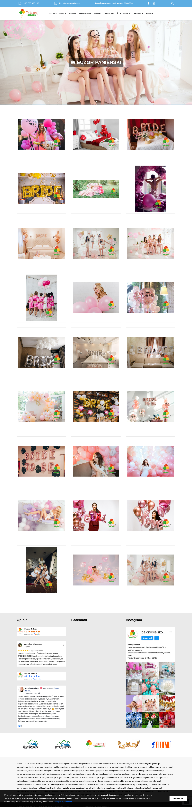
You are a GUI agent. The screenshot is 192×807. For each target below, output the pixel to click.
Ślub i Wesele (123, 14)
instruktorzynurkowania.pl (135, 777)
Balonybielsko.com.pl (77, 784)
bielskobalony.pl (130, 784)
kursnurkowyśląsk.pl (75, 770)
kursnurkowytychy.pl (93, 770)
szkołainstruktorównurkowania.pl (70, 781)
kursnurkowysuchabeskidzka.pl (52, 770)
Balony (72, 14)
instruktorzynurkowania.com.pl (98, 781)
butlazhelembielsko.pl (134, 788)
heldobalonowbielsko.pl (48, 788)
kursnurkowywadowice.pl (114, 770)
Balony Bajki (85, 14)
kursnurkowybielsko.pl (26, 767)
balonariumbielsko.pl (160, 784)
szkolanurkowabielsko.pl (120, 774)
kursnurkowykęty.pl (120, 767)
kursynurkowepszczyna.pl (53, 777)
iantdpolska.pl (23, 781)
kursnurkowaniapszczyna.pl (29, 777)
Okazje (62, 14)
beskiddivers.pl (36, 763)
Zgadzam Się (178, 798)
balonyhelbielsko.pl (114, 784)
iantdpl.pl (151, 777)
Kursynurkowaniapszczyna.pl (95, 777)
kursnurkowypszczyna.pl (162, 767)
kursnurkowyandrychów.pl (148, 763)
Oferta (97, 14)
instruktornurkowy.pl (152, 781)
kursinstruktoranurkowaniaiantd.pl (128, 781)
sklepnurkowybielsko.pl (163, 774)
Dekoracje (138, 14)
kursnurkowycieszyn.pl (47, 767)
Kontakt (150, 14)
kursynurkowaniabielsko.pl (74, 774)
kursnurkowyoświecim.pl (140, 767)
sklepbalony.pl (144, 784)
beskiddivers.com (116, 777)
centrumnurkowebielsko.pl (55, 763)
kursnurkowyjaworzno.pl (100, 767)
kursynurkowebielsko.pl (142, 774)
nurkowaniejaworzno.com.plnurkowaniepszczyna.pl (39, 774)
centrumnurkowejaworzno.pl (79, 763)
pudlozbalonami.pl (67, 788)
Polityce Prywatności (63, 801)
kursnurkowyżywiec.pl (135, 770)
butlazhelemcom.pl (153, 788)
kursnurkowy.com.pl (127, 763)
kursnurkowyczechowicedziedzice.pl (73, 767)
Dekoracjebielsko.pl (58, 784)
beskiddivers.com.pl (25, 784)
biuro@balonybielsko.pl (69, 3)
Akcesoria (109, 14)
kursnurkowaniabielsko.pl (98, 774)
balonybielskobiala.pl (96, 784)
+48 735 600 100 (31, 3)
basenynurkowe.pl (73, 777)
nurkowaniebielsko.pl (154, 770)
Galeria (53, 14)
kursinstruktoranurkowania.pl (42, 781)
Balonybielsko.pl (42, 784)
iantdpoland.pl (162, 777)
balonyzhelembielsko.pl (27, 788)
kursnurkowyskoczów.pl (27, 770)
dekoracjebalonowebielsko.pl (112, 788)
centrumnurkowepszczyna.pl (105, 763)
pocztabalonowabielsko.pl (87, 788)
